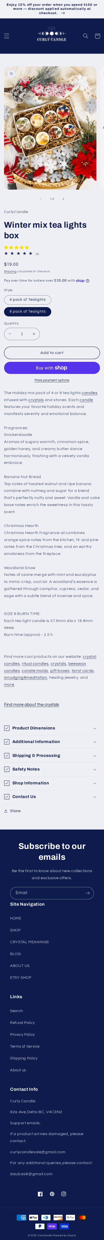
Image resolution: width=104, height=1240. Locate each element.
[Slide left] (40, 198)
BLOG (15, 954)
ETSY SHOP (20, 978)
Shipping (10, 271)
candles (89, 393)
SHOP (15, 930)
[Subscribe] (88, 893)
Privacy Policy (22, 1035)
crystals (36, 400)
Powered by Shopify (64, 1235)
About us (18, 1070)
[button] (6, 36)
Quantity (11, 323)
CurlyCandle (45, 1235)
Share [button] (15, 811)
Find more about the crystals (31, 704)
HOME (15, 918)
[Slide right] (63, 198)
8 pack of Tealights (28, 311)
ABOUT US (20, 966)
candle (86, 400)
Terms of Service (25, 1046)
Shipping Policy (23, 1058)
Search (16, 1011)
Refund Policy (22, 1023)
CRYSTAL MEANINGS (29, 942)
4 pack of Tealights (28, 300)
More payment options (52, 380)
